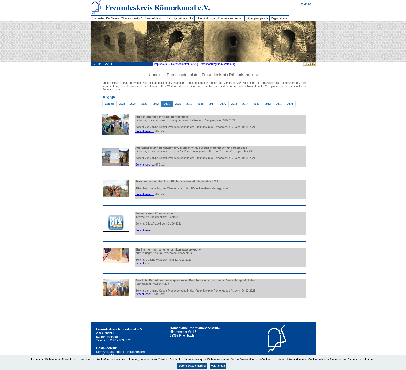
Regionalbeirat (279, 18)
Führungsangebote (257, 18)
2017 (212, 104)
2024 (133, 104)
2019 (189, 104)
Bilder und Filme (205, 18)
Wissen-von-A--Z (131, 18)
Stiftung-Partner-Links (179, 18)
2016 (223, 104)
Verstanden (218, 365)
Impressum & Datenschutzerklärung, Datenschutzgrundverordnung (194, 64)
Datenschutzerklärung (192, 365)
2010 (290, 104)
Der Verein (112, 18)
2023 (144, 104)
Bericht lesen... (144, 131)
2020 (178, 104)
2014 (245, 104)
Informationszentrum (230, 18)
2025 (122, 104)
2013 (256, 104)
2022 (156, 104)
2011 (279, 104)
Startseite (98, 18)
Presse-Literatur (154, 18)
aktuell (109, 104)
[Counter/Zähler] (309, 64)
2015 (234, 104)
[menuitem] (98, 18)
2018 (200, 104)
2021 (167, 104)
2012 (268, 104)
